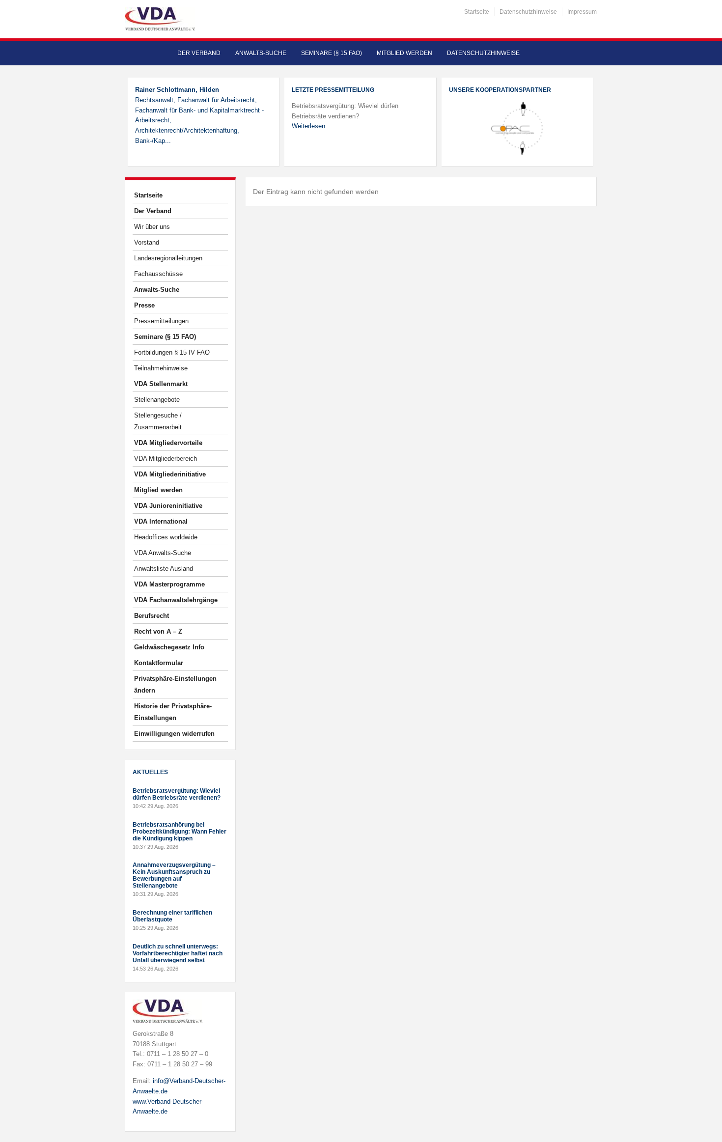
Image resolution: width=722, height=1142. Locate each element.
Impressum (582, 11)
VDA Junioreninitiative (168, 505)
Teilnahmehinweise (161, 368)
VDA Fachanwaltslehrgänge (176, 600)
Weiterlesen (308, 126)
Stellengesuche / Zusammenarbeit (158, 421)
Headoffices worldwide (165, 537)
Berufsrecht (151, 615)
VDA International (161, 521)
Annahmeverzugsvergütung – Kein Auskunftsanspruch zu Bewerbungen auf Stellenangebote (174, 875)
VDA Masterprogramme (169, 584)
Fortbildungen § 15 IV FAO (172, 352)
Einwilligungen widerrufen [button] (174, 733)
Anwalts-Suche (260, 53)
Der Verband (199, 53)
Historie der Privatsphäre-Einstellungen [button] (173, 712)
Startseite (476, 11)
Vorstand (146, 242)
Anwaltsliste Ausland (163, 568)
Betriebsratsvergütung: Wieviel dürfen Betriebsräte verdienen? (177, 794)
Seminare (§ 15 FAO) (331, 53)
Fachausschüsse (158, 274)
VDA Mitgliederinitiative (170, 474)
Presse (144, 305)
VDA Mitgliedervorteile (168, 442)
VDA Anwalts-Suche (162, 553)
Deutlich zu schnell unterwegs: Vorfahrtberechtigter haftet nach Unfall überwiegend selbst (177, 953)
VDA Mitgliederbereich (165, 458)
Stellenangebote (157, 399)
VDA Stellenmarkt (161, 384)
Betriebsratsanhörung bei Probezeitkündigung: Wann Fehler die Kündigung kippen (179, 831)
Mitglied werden (404, 53)
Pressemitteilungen (161, 321)
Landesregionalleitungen (168, 258)
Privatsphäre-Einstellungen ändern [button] (175, 684)
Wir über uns (152, 226)
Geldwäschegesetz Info (169, 647)
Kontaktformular (158, 663)
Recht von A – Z (158, 631)
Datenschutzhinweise (528, 11)
